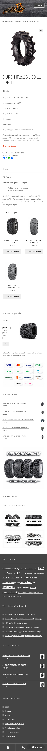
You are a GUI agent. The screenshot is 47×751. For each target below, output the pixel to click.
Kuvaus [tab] (5, 169)
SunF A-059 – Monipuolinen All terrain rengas (22, 627)
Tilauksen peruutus (12, 728)
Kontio (26, 587)
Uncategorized (16, 21)
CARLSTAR (15, 577)
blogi (7, 707)
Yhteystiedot (10, 736)
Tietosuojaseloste (12, 732)
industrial (26, 582)
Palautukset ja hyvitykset (14, 724)
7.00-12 (36, 569)
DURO (34, 577)
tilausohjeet (6, 355)
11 (4, 573)
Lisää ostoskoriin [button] (12, 251)
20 (3, 578)
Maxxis (33, 587)
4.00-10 (14, 569)
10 (42, 568)
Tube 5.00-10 (29, 593)
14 (16, 573)
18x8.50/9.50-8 (40, 573)
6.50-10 (26, 569)
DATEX (27, 577)
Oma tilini (9, 715)
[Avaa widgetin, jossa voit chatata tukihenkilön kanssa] (35, 747)
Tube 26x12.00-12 (17, 596)
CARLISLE (7, 578)
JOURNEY (9, 587)
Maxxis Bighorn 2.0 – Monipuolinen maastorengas (23, 636)
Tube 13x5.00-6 (38, 593)
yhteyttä (24, 355)
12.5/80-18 (11, 573)
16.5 (24, 573)
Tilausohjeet (10, 719)
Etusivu (7, 21)
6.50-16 (30, 569)
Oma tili (8, 747)
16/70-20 (29, 573)
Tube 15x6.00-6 (7, 596)
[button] (41, 30)
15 (19, 573)
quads (7, 592)
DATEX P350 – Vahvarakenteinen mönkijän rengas (23, 619)
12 (6, 573)
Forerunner (8, 582)
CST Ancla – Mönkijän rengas (16, 623)
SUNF (14, 592)
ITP (33, 582)
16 (21, 573)
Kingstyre (19, 587)
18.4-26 (34, 573)
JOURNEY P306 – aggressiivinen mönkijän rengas (23, 631)
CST (22, 577)
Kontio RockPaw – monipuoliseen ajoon (20, 614)
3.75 (10, 569)
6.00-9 (21, 569)
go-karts (17, 583)
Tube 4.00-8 (21, 593)
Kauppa (8, 711)
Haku (23, 747)
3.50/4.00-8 (6, 569)
